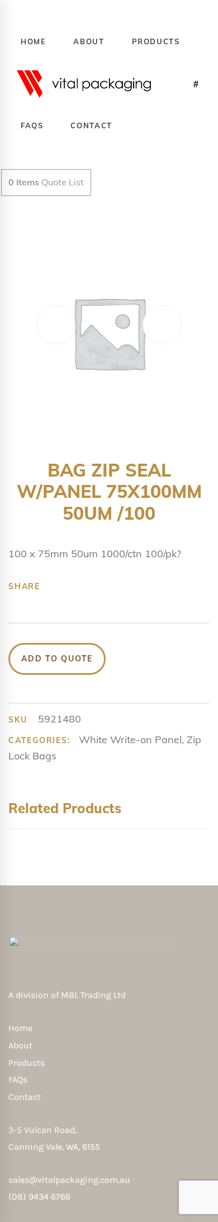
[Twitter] (72, 586)
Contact (24, 1097)
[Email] (141, 586)
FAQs (17, 1079)
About (20, 1045)
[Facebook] (55, 586)
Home (20, 1028)
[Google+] (89, 586)
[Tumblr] (106, 586)
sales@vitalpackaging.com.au (69, 1179)
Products (26, 1062)
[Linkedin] (124, 586)
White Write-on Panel (130, 739)
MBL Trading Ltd (96, 995)
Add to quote (57, 659)
